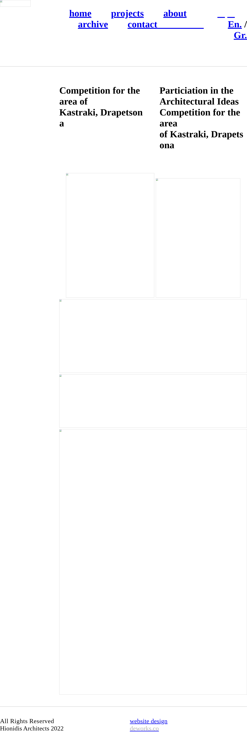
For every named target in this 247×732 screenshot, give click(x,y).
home (80, 13)
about (175, 13)
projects (127, 13)
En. (235, 24)
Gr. (240, 35)
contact (166, 24)
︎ (221, 13)
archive (93, 24)
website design (148, 724)
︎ (231, 13)
